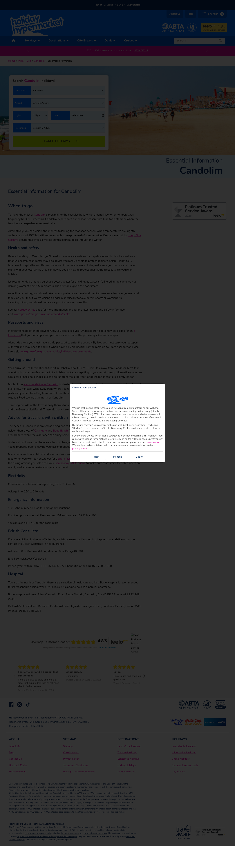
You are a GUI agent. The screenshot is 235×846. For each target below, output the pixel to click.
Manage (117, 457)
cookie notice (153, 442)
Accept (95, 457)
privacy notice (79, 448)
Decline (140, 457)
